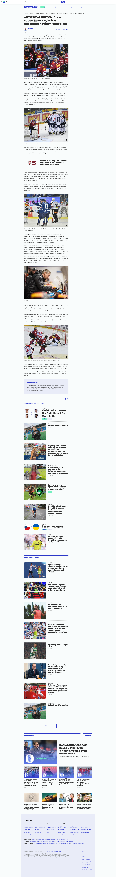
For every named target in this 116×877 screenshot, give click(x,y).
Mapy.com (34, 839)
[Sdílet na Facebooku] (65, 399)
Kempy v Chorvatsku (74, 826)
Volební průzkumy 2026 (28, 827)
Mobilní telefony (37, 843)
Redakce (83, 849)
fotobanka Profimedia (56, 851)
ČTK (45, 851)
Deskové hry (63, 843)
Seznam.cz (111, 1)
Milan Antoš (30, 28)
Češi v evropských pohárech (62, 839)
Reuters (50, 851)
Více (90, 7)
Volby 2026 (26, 826)
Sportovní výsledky (52, 642)
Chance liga (49, 826)
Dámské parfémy (52, 843)
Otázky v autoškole (85, 832)
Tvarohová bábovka (62, 830)
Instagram (84, 854)
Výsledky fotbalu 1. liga (51, 827)
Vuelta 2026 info (38, 826)
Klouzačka (52, 841)
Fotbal (49, 7)
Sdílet (64, 29)
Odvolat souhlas (85, 867)
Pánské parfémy (81, 843)
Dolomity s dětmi (73, 834)
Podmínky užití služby (86, 861)
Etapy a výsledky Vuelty (40, 827)
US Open (44, 408)
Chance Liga (51, 423)
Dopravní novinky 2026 (86, 829)
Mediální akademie (85, 865)
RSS (83, 851)
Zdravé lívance (61, 829)
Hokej (54, 7)
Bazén (31, 841)
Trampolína (43, 841)
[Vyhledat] (63, 2)
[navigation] (2, 2)
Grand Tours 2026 (38, 834)
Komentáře (29, 736)
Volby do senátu (27, 832)
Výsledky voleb (27, 829)
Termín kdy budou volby (29, 830)
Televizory (68, 843)
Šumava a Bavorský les (74, 829)
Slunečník (48, 841)
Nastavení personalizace (87, 869)
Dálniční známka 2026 (85, 827)
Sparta (42, 403)
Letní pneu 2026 (84, 826)
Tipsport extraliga (44, 158)
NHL (48, 834)
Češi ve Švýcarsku (73, 830)
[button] (46, 60)
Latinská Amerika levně (74, 832)
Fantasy (43, 7)
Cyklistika (50, 504)
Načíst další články (46, 725)
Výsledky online (71, 7)
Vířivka (71, 841)
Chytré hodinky (74, 843)
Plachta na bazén (36, 841)
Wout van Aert (38, 832)
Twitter (83, 856)
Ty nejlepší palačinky (62, 826)
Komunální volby (27, 834)
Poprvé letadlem (73, 827)
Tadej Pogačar (38, 830)
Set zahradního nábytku (59, 841)
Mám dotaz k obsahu (86, 864)
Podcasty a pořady (82, 7)
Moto (64, 7)
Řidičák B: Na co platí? (85, 830)
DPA (47, 851)
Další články (88, 735)
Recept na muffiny (62, 827)
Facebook (84, 853)
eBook (59, 29)
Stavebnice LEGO (44, 843)
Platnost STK (84, 834)
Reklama (84, 857)
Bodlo (49, 484)
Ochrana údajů (85, 862)
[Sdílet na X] (67, 399)
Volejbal (44, 524)
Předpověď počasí (40, 839)
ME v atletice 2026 (50, 830)
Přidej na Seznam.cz (86, 859)
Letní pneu (58, 843)
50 (67, 29)
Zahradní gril (67, 841)
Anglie (49, 534)
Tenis (59, 7)
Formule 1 (49, 832)
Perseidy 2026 (47, 839)
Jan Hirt (37, 829)
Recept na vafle (61, 832)
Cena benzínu (53, 839)
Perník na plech (61, 834)
